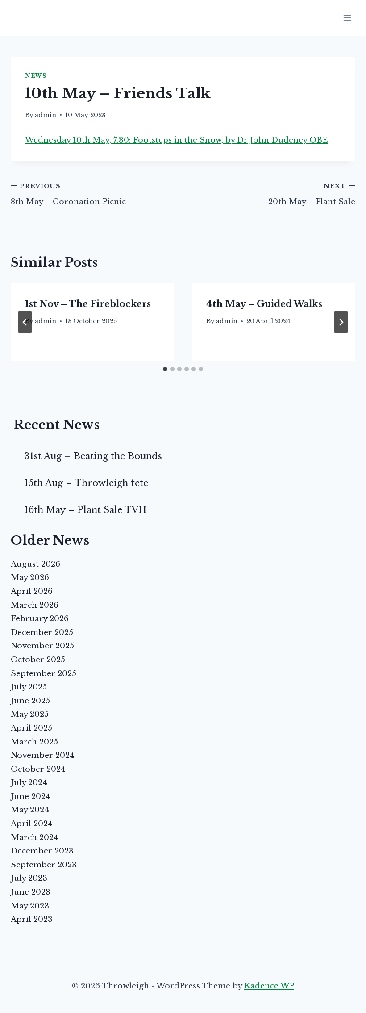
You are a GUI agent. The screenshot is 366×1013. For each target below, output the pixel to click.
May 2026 (30, 577)
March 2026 (34, 605)
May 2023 (30, 906)
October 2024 (38, 769)
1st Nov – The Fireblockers (88, 303)
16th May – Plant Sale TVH (85, 509)
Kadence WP (269, 986)
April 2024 (32, 823)
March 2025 (34, 742)
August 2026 (35, 564)
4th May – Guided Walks (264, 303)
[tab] (165, 369)
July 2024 (29, 782)
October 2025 (38, 659)
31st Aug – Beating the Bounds (93, 456)
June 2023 (30, 892)
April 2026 (32, 591)
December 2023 (42, 851)
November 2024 (43, 755)
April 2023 (32, 919)
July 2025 (29, 687)
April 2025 (31, 728)
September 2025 (43, 673)
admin (45, 115)
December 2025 (42, 632)
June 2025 (30, 701)
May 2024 (30, 810)
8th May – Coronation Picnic (68, 194)
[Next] (341, 322)
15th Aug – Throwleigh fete (86, 483)
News (35, 75)
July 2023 (29, 878)
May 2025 (30, 714)
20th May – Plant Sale (311, 194)
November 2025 (42, 646)
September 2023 (44, 865)
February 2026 (40, 618)
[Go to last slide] (25, 322)
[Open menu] (347, 18)
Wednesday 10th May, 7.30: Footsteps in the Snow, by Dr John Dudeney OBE (176, 140)
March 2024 (34, 837)
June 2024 (30, 796)
